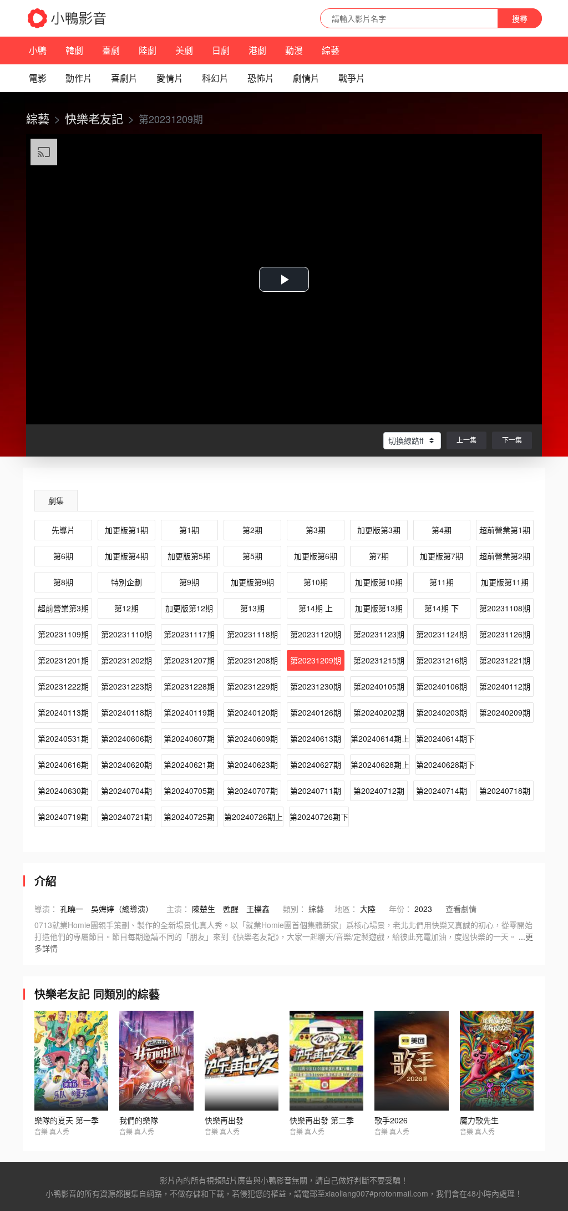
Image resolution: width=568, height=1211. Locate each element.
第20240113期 (63, 712)
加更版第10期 (379, 581)
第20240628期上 (380, 764)
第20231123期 (378, 634)
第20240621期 (189, 764)
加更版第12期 (189, 608)
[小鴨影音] (67, 18)
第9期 (189, 581)
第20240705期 (189, 790)
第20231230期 (315, 686)
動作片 (78, 78)
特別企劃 (126, 581)
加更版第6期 (315, 555)
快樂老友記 (94, 118)
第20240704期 (126, 790)
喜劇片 (124, 78)
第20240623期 (252, 764)
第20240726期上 (253, 816)
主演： (178, 908)
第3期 (316, 529)
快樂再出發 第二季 (322, 1120)
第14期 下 (441, 608)
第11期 (441, 581)
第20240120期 (252, 712)
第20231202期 (126, 660)
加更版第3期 (378, 529)
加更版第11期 (505, 581)
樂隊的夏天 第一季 (66, 1120)
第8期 (63, 581)
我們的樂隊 (138, 1120)
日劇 (221, 50)
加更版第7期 (441, 555)
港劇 (257, 50)
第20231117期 (189, 634)
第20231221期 (504, 660)
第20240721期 (126, 816)
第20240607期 (189, 738)
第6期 (63, 555)
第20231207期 (189, 660)
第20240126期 (315, 712)
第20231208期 (252, 660)
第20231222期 (63, 686)
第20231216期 (441, 660)
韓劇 (74, 50)
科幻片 (215, 78)
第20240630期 (63, 790)
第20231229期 (252, 686)
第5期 (252, 555)
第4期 (442, 529)
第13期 (252, 608)
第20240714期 (441, 790)
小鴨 (38, 50)
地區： (346, 908)
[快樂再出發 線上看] (241, 1061)
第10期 (315, 581)
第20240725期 (189, 816)
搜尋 (520, 18)
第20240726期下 (319, 816)
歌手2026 (391, 1120)
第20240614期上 (380, 738)
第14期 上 (315, 608)
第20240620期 (126, 764)
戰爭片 (351, 78)
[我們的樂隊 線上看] (156, 1061)
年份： (400, 908)
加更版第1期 (126, 529)
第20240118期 (126, 712)
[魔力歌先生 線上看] (497, 1061)
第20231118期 (252, 634)
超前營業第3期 (63, 608)
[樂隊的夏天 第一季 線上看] (71, 1061)
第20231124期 (441, 634)
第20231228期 (189, 686)
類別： (294, 908)
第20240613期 (315, 738)
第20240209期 (504, 712)
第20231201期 (63, 660)
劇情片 (306, 78)
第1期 (189, 529)
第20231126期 (504, 634)
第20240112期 (504, 686)
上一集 (466, 439)
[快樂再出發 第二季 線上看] (326, 1061)
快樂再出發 (224, 1120)
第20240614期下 (445, 738)
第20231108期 (504, 608)
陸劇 (147, 50)
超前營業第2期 (504, 555)
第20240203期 (441, 712)
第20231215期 (378, 660)
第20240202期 (378, 712)
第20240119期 (189, 712)
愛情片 (169, 78)
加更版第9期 (252, 581)
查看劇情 (460, 908)
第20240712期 (378, 790)
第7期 (379, 555)
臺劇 (111, 50)
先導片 (63, 529)
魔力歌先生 (479, 1120)
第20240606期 (126, 738)
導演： (46, 908)
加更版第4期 (126, 555)
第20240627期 (315, 764)
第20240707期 (252, 790)
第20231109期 (63, 634)
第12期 (126, 608)
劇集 (56, 500)
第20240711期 (315, 790)
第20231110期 (126, 634)
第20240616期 (63, 764)
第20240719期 (63, 816)
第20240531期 (63, 738)
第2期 (252, 529)
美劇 (184, 50)
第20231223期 (126, 686)
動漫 (294, 50)
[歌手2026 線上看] (411, 1061)
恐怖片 (260, 78)
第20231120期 (315, 634)
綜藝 (330, 50)
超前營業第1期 (504, 529)
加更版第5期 (189, 555)
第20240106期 (441, 686)
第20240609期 (252, 738)
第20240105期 (378, 686)
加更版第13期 (379, 608)
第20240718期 (504, 790)
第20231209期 (315, 660)
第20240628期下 (445, 764)
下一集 (512, 439)
